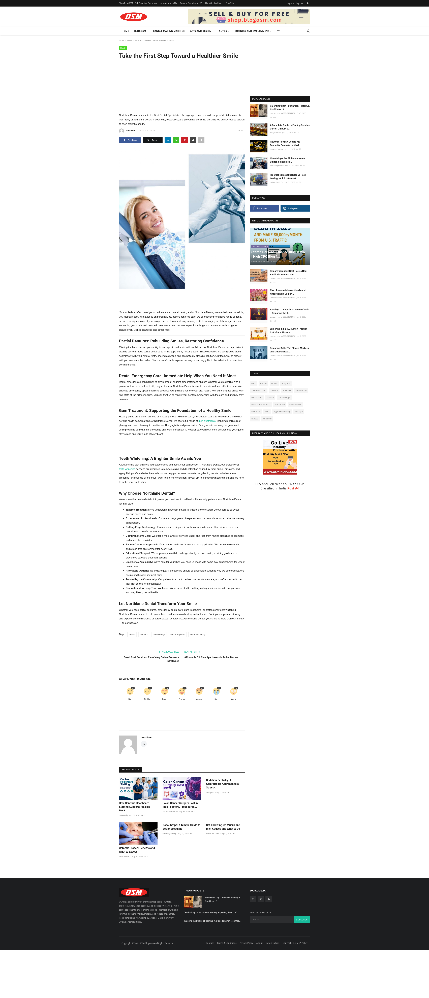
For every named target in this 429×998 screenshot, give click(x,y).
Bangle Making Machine (169, 30)
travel (274, 383)
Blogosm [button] (140, 30)
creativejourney (169, 833)
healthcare (301, 390)
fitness (254, 418)
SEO (267, 411)
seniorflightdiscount (279, 165)
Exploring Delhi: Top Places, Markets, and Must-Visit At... (289, 350)
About (259, 942)
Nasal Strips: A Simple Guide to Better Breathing (181, 826)
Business (287, 390)
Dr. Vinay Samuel (170, 811)
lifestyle (299, 411)
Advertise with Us (169, 3)
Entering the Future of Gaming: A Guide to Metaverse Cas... (212, 921)
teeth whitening (127, 469)
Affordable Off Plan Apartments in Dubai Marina (211, 657)
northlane (130, 130)
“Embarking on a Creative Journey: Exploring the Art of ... (211, 912)
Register (299, 3)
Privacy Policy (246, 942)
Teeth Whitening (197, 634)
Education (280, 404)
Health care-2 (125, 856)
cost (253, 383)
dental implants (177, 634)
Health (129, 40)
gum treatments (207, 420)
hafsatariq (123, 815)
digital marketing (282, 411)
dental (132, 634)
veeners (144, 634)
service (270, 397)
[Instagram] (261, 899)
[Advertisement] (182, 85)
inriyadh (286, 383)
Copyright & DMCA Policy (295, 942)
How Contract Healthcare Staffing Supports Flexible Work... (134, 807)
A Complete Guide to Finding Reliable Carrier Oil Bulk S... (290, 127)
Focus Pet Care (212, 833)
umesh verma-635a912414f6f (282, 113)
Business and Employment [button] (252, 30)
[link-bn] (249, 16)
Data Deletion (272, 942)
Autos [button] (223, 30)
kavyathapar (275, 132)
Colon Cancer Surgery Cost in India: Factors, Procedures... (180, 805)
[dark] (308, 3)
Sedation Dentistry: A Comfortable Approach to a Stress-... (222, 784)
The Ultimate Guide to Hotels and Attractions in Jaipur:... (287, 292)
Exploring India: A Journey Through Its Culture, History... (288, 330)
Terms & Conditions (226, 942)
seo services (295, 404)
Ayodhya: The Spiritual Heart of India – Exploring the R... (289, 311)
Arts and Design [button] (201, 30)
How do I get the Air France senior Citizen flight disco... (288, 160)
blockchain (256, 397)
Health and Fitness (260, 404)
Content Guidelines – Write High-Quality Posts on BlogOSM (207, 3)
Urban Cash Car (277, 182)
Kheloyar (267, 418)
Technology (284, 397)
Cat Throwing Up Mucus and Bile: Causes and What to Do (223, 826)
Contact (210, 942)
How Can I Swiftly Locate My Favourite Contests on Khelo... (286, 143)
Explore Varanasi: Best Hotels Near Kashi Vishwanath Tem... (288, 273)
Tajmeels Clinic (258, 390)
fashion (274, 390)
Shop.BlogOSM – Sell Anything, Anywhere (138, 3)
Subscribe (302, 919)
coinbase (255, 411)
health (263, 383)
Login (289, 3)
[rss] (268, 899)
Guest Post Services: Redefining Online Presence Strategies (151, 659)
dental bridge (159, 634)
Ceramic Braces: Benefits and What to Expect (137, 849)
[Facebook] (253, 899)
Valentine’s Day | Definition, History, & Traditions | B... (290, 108)
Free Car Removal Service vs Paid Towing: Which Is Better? (288, 177)
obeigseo (210, 792)
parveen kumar (277, 149)
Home (125, 30)
